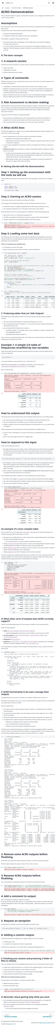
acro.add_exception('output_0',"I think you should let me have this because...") (28, 458)
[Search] (49, 3)
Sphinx (11, 1024)
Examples (7, 8)
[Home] (2, 8)
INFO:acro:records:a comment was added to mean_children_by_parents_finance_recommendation (29, 914)
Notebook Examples (16, 8)
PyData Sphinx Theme (45, 1022)
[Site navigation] (3, 3)
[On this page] (53, 3)
